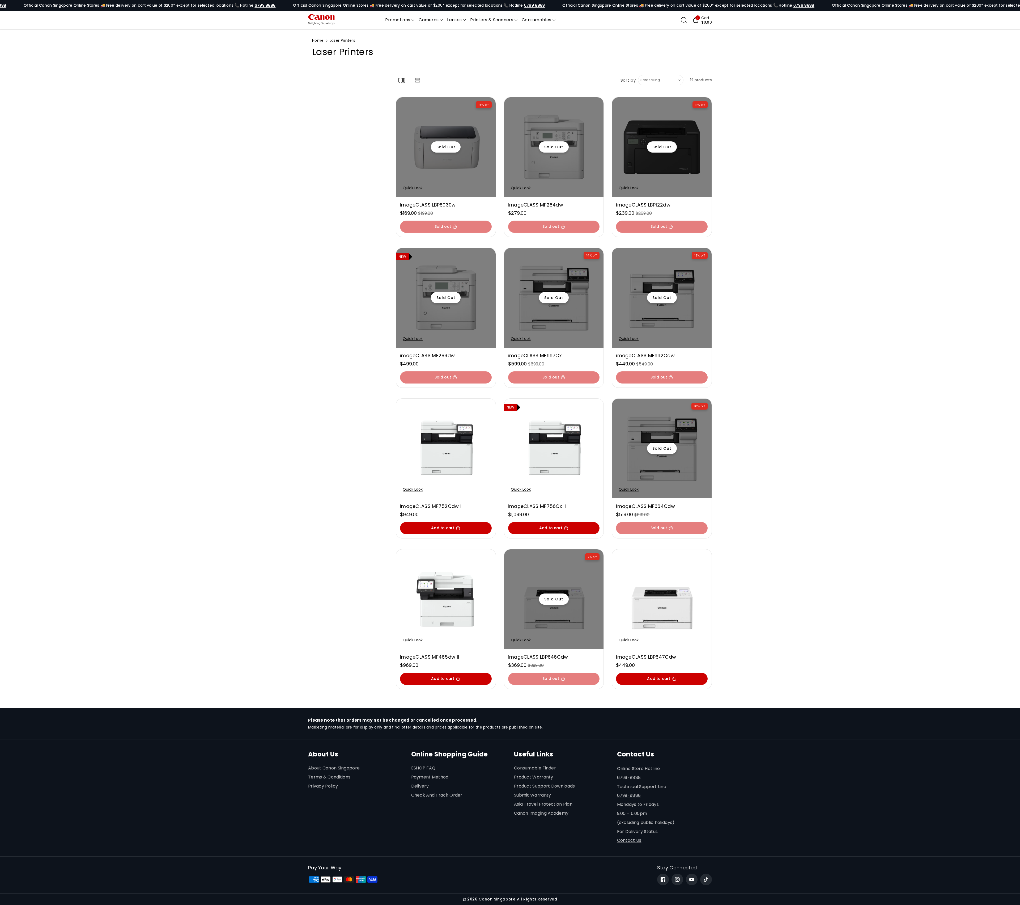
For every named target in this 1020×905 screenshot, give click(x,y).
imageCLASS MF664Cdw (645, 506)
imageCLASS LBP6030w (428, 205)
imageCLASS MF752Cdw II (431, 506)
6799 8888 (265, 5)
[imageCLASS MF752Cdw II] (446, 448)
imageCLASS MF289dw (427, 355)
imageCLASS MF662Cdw (645, 355)
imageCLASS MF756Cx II (537, 506)
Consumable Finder (535, 768)
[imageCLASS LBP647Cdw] (662, 599)
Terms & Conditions (329, 777)
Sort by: (628, 80)
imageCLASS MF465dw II (429, 657)
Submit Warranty (532, 795)
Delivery (420, 786)
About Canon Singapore (334, 768)
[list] (417, 80)
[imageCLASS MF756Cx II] (554, 448)
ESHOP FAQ (423, 768)
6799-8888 (629, 777)
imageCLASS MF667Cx (535, 355)
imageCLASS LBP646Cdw (538, 657)
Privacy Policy (323, 786)
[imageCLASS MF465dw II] (446, 599)
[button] (399, 20)
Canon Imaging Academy (541, 813)
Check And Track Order (436, 795)
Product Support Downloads (544, 786)
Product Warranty (533, 777)
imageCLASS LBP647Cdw (646, 657)
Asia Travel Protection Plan (543, 804)
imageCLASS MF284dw (535, 205)
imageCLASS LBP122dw (643, 205)
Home (318, 40)
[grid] (402, 80)
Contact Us (629, 840)
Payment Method (430, 777)
